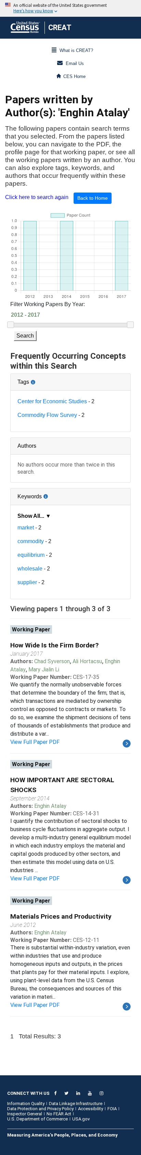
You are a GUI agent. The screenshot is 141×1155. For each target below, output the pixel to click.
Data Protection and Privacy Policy (40, 1108)
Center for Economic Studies (52, 401)
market (25, 527)
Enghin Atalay (50, 806)
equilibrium (30, 555)
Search (25, 336)
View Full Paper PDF (35, 742)
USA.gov (81, 1118)
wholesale (29, 569)
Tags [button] (46, 379)
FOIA (112, 1108)
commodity (30, 541)
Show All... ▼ (34, 516)
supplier (27, 582)
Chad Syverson (52, 661)
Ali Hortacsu (87, 661)
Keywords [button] (52, 493)
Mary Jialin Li (43, 669)
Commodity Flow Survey (47, 415)
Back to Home (92, 198)
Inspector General (24, 1113)
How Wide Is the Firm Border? (54, 645)
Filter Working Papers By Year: (47, 304)
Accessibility (90, 1108)
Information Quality (25, 1103)
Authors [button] (26, 446)
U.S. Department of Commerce (37, 1118)
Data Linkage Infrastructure (75, 1103)
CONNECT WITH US (28, 1093)
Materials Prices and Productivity (61, 916)
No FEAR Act (59, 1113)
